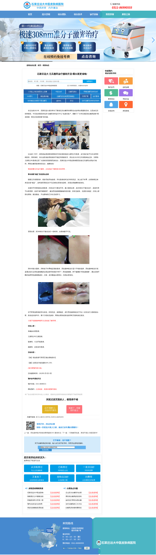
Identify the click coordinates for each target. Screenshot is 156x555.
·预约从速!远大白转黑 (34, 504)
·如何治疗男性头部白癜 (73, 500)
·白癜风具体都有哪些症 (73, 508)
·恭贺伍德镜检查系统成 (35, 508)
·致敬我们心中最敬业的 (35, 496)
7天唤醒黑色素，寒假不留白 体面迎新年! (83, 433)
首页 (39, 65)
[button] (153, 40)
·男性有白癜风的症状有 (73, 496)
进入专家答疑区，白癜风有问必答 (77, 85)
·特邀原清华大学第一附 (35, 500)
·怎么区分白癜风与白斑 (73, 492)
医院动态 (46, 65)
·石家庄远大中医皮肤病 (35, 492)
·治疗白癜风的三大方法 (73, 504)
